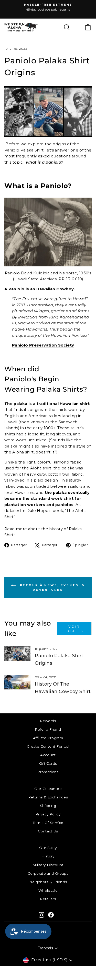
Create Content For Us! (48, 746)
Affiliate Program (48, 738)
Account (48, 755)
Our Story (48, 848)
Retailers (48, 899)
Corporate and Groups (48, 873)
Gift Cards (48, 763)
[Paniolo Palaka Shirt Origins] (17, 653)
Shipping (48, 806)
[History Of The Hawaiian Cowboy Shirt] (17, 682)
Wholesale (48, 890)
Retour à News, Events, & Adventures (51, 587)
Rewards (48, 721)
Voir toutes (74, 629)
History (48, 856)
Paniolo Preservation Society (43, 345)
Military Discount (48, 865)
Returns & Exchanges (48, 797)
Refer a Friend (48, 729)
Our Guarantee (48, 789)
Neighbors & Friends (48, 882)
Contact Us (48, 831)
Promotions (48, 772)
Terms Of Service (48, 823)
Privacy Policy (48, 814)
